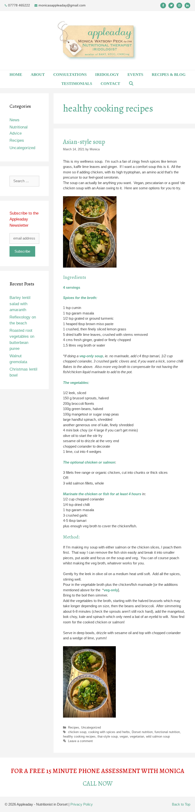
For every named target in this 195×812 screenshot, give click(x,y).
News (15, 120)
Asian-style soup (84, 141)
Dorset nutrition (142, 732)
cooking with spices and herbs (109, 732)
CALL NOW (97, 783)
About (38, 74)
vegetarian (137, 736)
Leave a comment (80, 741)
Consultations (70, 74)
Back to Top (181, 804)
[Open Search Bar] (131, 83)
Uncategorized (91, 727)
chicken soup (77, 732)
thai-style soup (108, 736)
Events (135, 74)
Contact (110, 83)
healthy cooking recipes (79, 736)
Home (16, 74)
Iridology (107, 74)
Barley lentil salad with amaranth (20, 303)
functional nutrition (167, 732)
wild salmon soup (158, 736)
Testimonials (76, 83)
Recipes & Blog (168, 74)
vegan (124, 736)
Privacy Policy (81, 804)
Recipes (73, 727)
